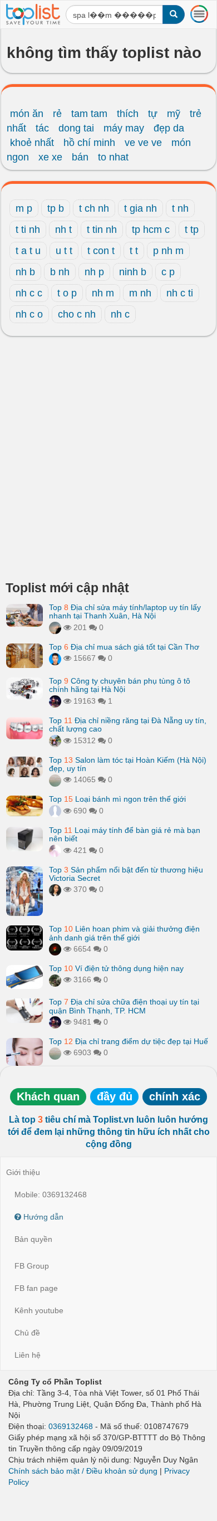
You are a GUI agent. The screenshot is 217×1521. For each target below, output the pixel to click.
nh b (25, 271)
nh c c (29, 293)
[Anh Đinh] (55, 948)
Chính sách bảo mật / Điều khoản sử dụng (82, 1470)
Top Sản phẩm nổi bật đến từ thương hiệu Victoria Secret (126, 874)
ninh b (132, 271)
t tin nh (102, 229)
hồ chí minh (89, 142)
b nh (60, 271)
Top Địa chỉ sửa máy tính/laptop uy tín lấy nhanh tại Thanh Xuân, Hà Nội (125, 611)
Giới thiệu (23, 1172)
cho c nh (77, 314)
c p (168, 271)
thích (128, 113)
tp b (55, 208)
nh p (94, 271)
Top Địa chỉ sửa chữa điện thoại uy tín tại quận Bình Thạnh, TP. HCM (124, 1006)
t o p (67, 293)
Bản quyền (33, 1239)
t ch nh (94, 208)
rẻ (57, 113)
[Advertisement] (108, 461)
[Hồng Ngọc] (55, 889)
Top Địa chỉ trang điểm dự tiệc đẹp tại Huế (128, 1041)
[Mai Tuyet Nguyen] (55, 740)
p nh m (168, 250)
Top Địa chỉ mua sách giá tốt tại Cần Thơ (124, 646)
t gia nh (140, 208)
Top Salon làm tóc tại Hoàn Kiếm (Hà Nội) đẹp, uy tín (127, 764)
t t (134, 250)
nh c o (29, 314)
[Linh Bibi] (55, 810)
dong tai (76, 128)
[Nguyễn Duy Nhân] (55, 627)
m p (24, 208)
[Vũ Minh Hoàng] (55, 700)
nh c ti (179, 293)
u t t (64, 250)
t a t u (28, 250)
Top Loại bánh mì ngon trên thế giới (117, 798)
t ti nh (28, 229)
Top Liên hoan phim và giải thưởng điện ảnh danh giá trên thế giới (124, 933)
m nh (140, 293)
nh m (103, 293)
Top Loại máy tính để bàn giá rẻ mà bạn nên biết (124, 834)
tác (42, 128)
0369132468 (70, 1426)
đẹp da (169, 128)
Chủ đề (27, 1332)
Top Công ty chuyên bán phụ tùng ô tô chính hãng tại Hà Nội (119, 685)
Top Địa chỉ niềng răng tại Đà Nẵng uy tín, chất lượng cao (127, 724)
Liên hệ (27, 1355)
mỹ (173, 113)
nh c (120, 314)
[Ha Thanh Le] (55, 979)
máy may (123, 128)
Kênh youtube (38, 1310)
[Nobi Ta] (55, 658)
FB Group (31, 1265)
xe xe (50, 157)
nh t (63, 229)
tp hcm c (151, 229)
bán (80, 157)
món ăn (26, 113)
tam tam (89, 113)
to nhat (113, 157)
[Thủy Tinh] (55, 850)
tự (152, 113)
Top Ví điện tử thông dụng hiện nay (116, 968)
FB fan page (36, 1288)
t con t (101, 250)
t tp (192, 229)
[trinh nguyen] (55, 779)
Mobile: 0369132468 (50, 1194)
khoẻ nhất (32, 142)
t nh (180, 208)
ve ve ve (143, 142)
